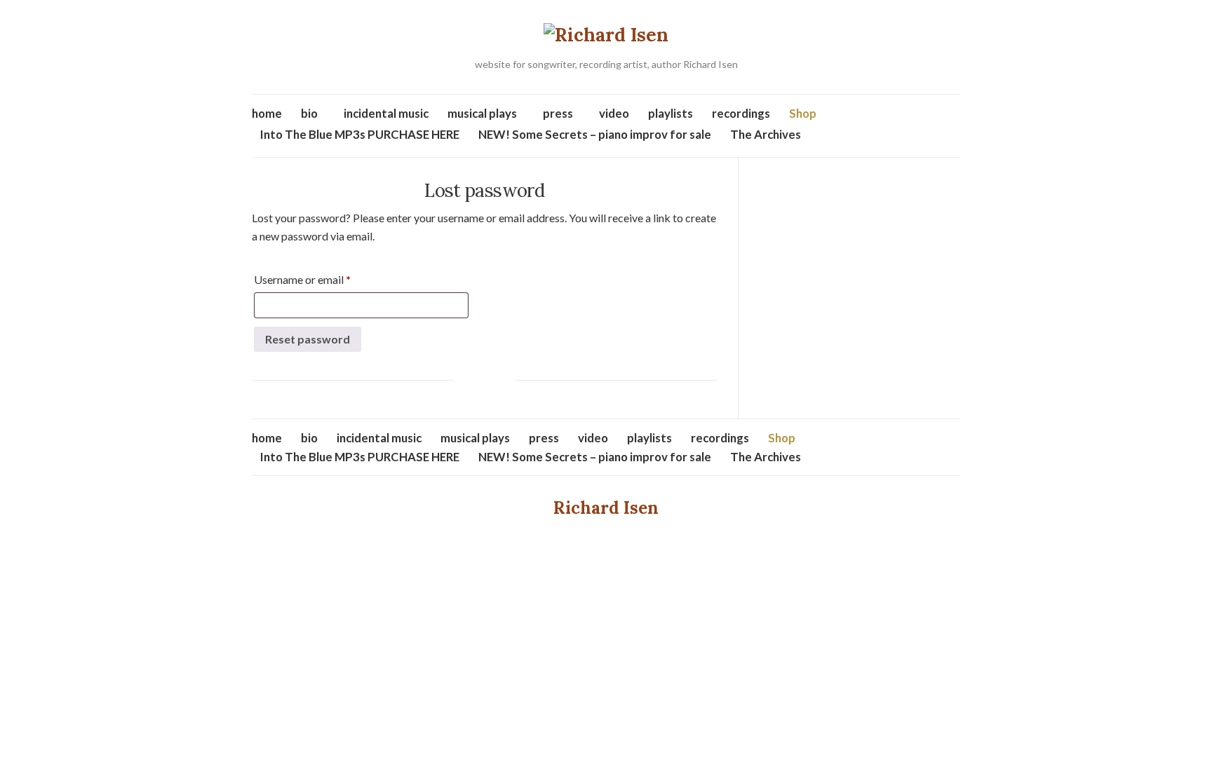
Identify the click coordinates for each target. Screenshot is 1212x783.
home (267, 113)
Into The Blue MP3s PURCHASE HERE (359, 134)
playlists (670, 113)
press (558, 113)
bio (309, 113)
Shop (802, 113)
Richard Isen (606, 508)
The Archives (765, 134)
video (614, 113)
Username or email (323, 279)
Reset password (307, 339)
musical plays (482, 113)
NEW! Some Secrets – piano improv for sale (594, 134)
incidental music (386, 113)
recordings (741, 113)
